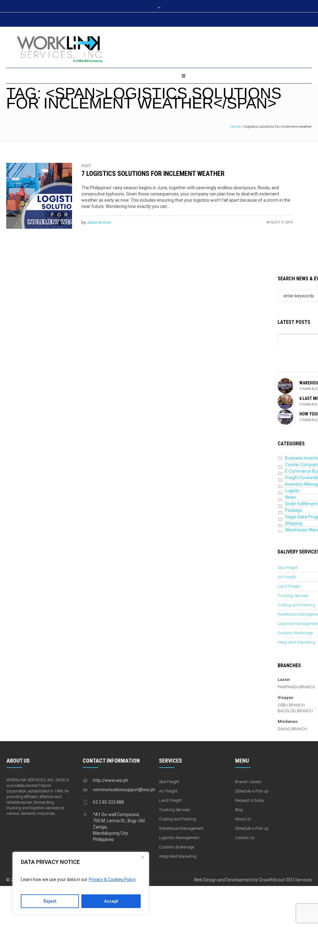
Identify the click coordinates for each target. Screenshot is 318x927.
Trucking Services (293, 595)
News (290, 497)
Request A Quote (249, 800)
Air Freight (287, 577)
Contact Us (245, 837)
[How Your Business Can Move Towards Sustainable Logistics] (285, 416)
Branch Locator (248, 781)
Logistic (292, 490)
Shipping (293, 523)
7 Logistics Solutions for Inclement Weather (153, 173)
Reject (49, 901)
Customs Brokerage (295, 633)
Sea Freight (288, 567)
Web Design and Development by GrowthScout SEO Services (253, 879)
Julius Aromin (99, 222)
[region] (80, 883)
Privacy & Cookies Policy (112, 879)
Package (293, 510)
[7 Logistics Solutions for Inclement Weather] (39, 196)
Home (235, 127)
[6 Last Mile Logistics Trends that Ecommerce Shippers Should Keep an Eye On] (285, 401)
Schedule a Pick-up (252, 791)
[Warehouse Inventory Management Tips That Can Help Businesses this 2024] (285, 385)
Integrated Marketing (296, 642)
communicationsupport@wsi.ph (124, 789)
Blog (239, 809)
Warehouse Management (181, 828)
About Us (243, 819)
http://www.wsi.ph (110, 780)
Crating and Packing (296, 605)
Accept (111, 901)
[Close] (142, 857)
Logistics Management (298, 623)
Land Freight (289, 586)
